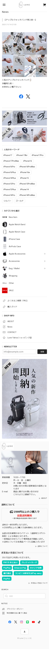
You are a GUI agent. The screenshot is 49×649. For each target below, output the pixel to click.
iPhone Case (14, 239)
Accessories (14, 261)
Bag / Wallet (14, 268)
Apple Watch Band (17, 224)
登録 (42, 352)
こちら (16, 494)
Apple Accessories (17, 254)
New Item (13, 217)
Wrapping (13, 276)
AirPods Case (15, 246)
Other (11, 283)
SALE (11, 290)
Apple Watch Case (17, 232)
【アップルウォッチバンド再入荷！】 (20, 20)
